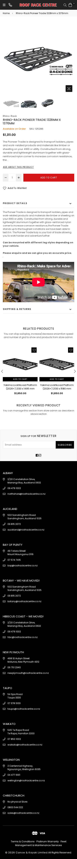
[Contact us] (10, 5)
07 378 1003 (14, 703)
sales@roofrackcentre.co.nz (23, 813)
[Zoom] (69, 88)
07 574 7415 (14, 559)
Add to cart (20, 379)
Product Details (15, 203)
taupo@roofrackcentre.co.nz (23, 708)
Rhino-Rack (10, 116)
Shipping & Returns (17, 309)
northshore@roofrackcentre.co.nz (26, 493)
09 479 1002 (14, 488)
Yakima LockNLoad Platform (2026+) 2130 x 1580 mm (57, 387)
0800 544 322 (15, 807)
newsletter (38, 436)
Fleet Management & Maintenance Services (40, 843)
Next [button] (69, 54)
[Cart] (70, 5)
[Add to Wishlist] (34, 350)
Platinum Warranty (47, 841)
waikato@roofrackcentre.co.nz (24, 744)
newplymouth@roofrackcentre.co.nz (28, 673)
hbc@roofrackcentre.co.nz (22, 637)
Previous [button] (7, 54)
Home (6, 13)
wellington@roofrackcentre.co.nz (26, 780)
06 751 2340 (14, 667)
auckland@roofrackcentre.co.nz (25, 529)
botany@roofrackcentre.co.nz (24, 601)
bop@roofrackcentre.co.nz (22, 565)
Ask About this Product (18, 167)
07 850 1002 (14, 739)
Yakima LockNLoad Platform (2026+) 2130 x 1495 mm (20, 387)
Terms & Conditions (23, 841)
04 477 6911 (13, 774)
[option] (38, 58)
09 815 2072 (14, 524)
